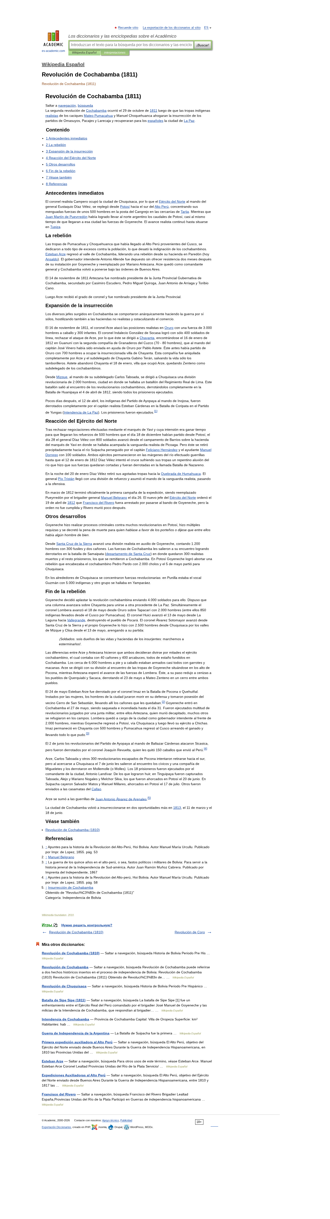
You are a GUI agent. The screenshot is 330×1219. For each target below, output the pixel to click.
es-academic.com (53, 51)
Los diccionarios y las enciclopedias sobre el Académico (122, 36)
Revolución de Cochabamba (65, 967)
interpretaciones (114, 52)
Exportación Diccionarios (56, 1127)
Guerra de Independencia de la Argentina (75, 1033)
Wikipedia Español (84, 52)
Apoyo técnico (110, 1120)
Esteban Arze (52, 1061)
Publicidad (126, 1120)
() (72, 830)
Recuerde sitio (128, 27)
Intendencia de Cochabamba (65, 1019)
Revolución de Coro (190, 932)
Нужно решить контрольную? (86, 925)
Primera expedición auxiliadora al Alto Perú (77, 1042)
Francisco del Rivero (59, 1094)
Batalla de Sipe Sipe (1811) (64, 1000)
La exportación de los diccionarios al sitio (172, 27)
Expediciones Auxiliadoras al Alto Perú (74, 1075)
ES (206, 27)
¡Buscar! (202, 45)
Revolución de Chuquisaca (64, 986)
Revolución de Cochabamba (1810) (76, 932)
